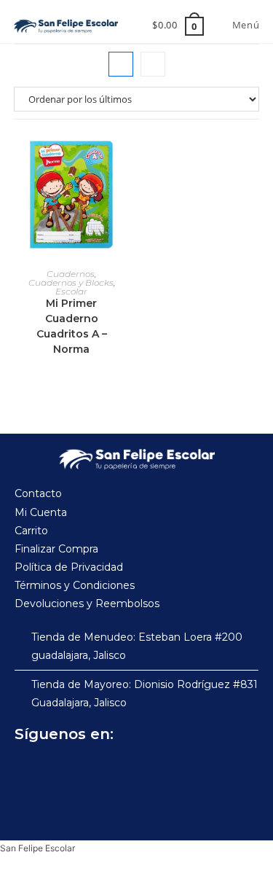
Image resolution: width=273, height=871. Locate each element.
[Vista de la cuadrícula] (120, 64)
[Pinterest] (125, 770)
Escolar (71, 291)
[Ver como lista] (153, 64)
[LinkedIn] (157, 770)
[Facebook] (29, 770)
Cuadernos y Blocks (71, 282)
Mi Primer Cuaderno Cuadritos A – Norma (71, 326)
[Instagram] (61, 770)
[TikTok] (93, 770)
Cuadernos (71, 273)
